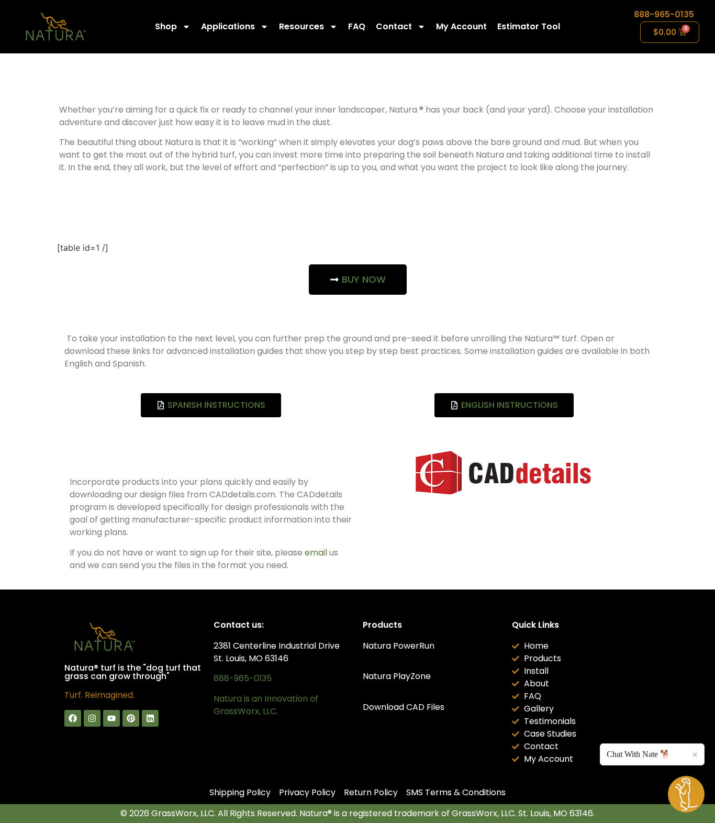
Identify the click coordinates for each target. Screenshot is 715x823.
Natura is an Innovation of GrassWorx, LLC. (266, 705)
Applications (228, 26)
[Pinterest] (130, 718)
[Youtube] (111, 718)
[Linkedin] (150, 718)
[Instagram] (92, 718)
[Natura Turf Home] (55, 26)
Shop (166, 26)
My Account (461, 26)
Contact (394, 26)
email (316, 553)
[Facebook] (72, 718)
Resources (301, 26)
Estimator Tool (528, 26)
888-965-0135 (664, 14)
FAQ (356, 26)
